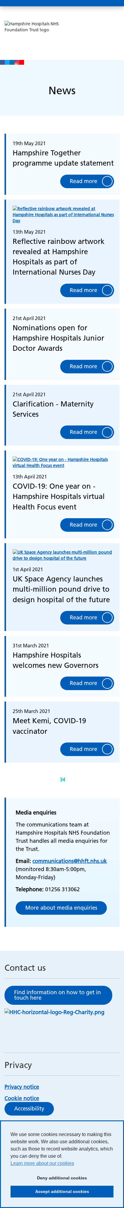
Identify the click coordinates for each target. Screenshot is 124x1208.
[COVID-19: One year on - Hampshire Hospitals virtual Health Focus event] (63, 464)
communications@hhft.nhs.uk (70, 861)
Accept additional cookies (50, 1193)
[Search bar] (98, 3)
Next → (78, 780)
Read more (83, 181)
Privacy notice (22, 1086)
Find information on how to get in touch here (57, 995)
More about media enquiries (61, 907)
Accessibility (29, 1108)
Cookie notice (22, 1098)
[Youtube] (21, 62)
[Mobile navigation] (112, 3)
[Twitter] (7, 62)
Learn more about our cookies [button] (42, 1163)
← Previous (45, 780)
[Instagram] (16, 62)
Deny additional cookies (49, 1179)
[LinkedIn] (12, 62)
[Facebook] (2, 62)
